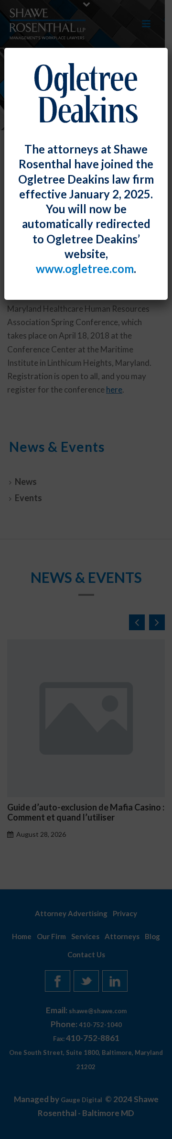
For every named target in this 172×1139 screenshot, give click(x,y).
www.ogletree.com (85, 268)
